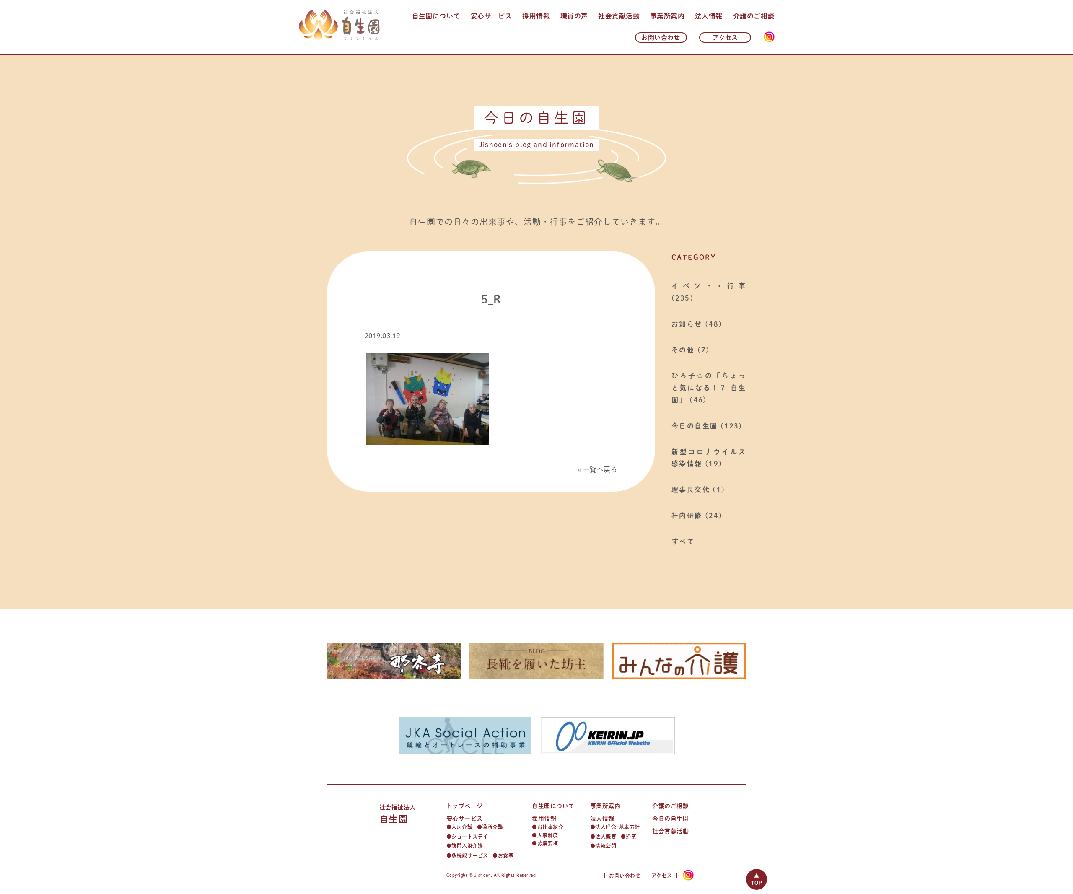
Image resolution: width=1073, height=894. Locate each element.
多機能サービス (469, 855)
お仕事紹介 (550, 826)
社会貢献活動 (619, 16)
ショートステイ (469, 836)
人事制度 (547, 835)
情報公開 (605, 845)
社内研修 (686, 515)
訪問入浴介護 (467, 845)
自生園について (436, 16)
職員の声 (574, 16)
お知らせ (686, 324)
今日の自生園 (694, 425)
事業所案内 (667, 16)
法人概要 (605, 836)
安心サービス (491, 16)
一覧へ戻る (600, 469)
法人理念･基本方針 (617, 826)
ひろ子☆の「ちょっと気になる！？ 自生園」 (708, 387)
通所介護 (492, 826)
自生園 (397, 814)
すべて (683, 541)
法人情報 (709, 16)
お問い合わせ (660, 37)
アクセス (725, 37)
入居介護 (461, 826)
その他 (683, 350)
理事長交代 (690, 489)
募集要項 (547, 843)
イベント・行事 (708, 285)
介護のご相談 (754, 16)
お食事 (505, 855)
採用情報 (536, 16)
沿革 (631, 836)
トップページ (464, 806)
